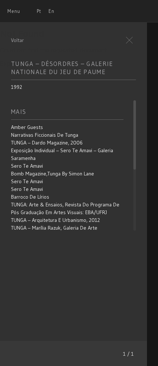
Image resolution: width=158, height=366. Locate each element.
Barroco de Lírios (30, 197)
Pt (39, 11)
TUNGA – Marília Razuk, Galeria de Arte (54, 227)
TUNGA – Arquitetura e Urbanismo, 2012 (55, 220)
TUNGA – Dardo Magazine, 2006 (47, 142)
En (51, 11)
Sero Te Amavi (27, 181)
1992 (16, 87)
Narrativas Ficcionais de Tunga (44, 135)
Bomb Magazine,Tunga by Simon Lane (52, 173)
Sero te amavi (27, 166)
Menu (13, 11)
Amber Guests (27, 127)
